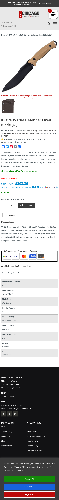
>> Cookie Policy (19, 470)
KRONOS (13, 35)
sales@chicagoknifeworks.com (13, 405)
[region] (29, 479)
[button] (29, 187)
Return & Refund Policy (36, 436)
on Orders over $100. (22, 2)
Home (4, 35)
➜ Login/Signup (45, 3)
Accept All (29, 479)
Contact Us (5, 436)
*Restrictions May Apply (22, 4)
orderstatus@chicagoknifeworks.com (16, 408)
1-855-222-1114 (9, 25)
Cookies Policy (32, 445)
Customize (29, 486)
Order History (6, 431)
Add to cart (26, 205)
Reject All (29, 494)
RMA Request (6, 445)
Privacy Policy (32, 431)
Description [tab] (10, 215)
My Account (5, 427)
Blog (3, 441)
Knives (22, 133)
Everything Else (34, 130)
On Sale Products (34, 133)
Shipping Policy (33, 441)
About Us (30, 427)
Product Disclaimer (34, 450)
